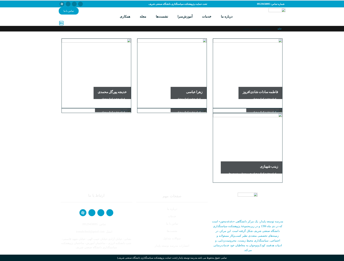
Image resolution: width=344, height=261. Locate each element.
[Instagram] (68, 4)
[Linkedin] (80, 4)
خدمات (206, 16)
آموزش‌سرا (185, 16)
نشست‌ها (162, 16)
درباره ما (227, 16)
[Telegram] (74, 4)
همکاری (125, 16)
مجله (143, 16)
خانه (279, 28)
